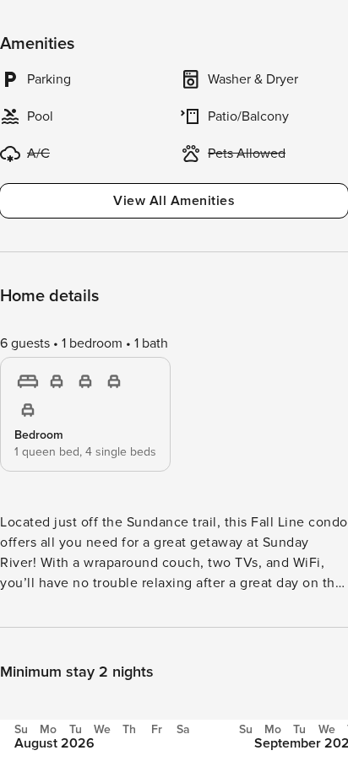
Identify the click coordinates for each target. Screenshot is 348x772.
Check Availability (242, 739)
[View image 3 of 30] (174, 517)
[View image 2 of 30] (174, 310)
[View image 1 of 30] (174, 102)
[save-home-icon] (320, 26)
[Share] (285, 26)
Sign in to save (53, 737)
